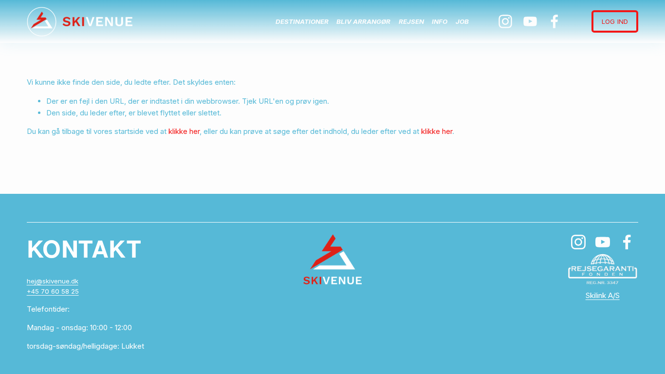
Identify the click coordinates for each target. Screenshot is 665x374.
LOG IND (615, 21)
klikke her (184, 131)
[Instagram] (505, 21)
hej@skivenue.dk (52, 281)
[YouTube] (530, 21)
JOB (462, 21)
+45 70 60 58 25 (53, 291)
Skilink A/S (603, 295)
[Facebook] (554, 21)
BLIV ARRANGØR (363, 21)
